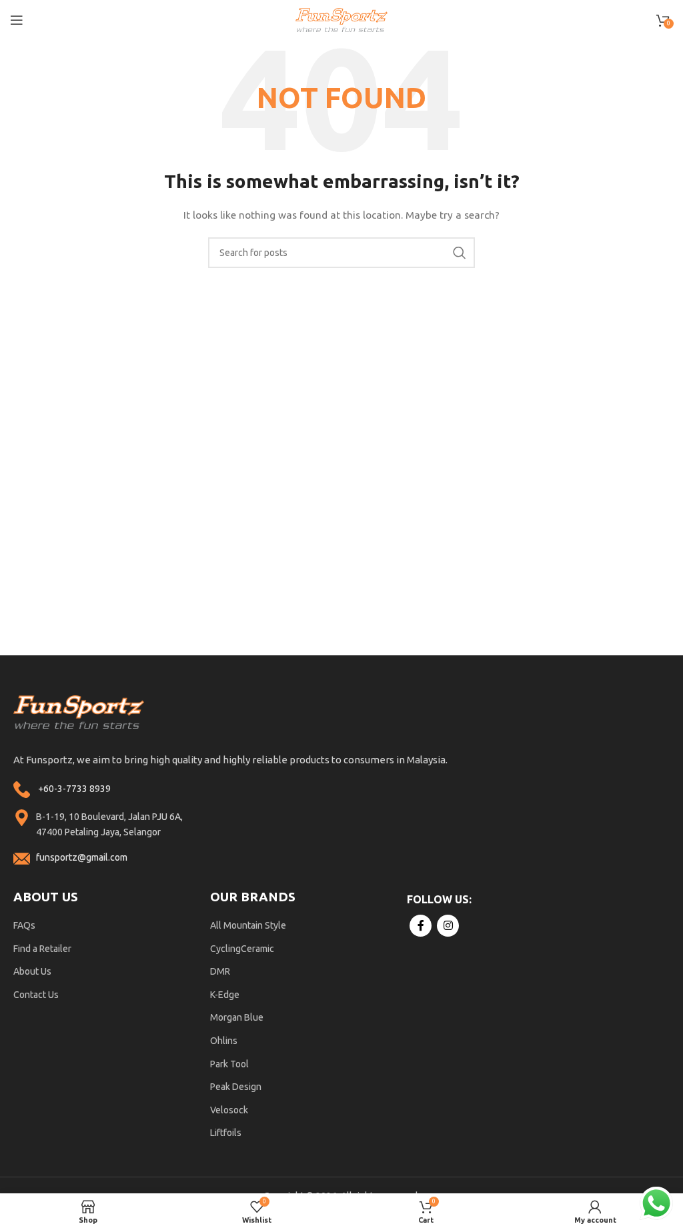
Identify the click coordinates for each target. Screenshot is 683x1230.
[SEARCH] (459, 252)
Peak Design (235, 1086)
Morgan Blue (236, 1017)
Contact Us (36, 994)
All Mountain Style (248, 925)
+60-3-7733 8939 (74, 788)
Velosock (229, 1110)
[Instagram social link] (448, 926)
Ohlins (223, 1040)
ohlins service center (667, 660)
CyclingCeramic (242, 948)
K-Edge (224, 994)
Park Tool (229, 1064)
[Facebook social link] (421, 926)
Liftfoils (225, 1132)
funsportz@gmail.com (81, 857)
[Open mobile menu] (16, 20)
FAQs (24, 925)
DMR (220, 971)
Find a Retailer (42, 948)
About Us (32, 971)
